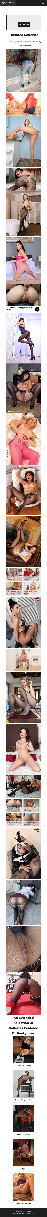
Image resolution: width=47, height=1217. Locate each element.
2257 (33, 1213)
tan (20, 45)
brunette (31, 41)
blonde (24, 41)
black (38, 41)
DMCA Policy (26, 1213)
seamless (27, 45)
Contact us (16, 1213)
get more (24, 24)
